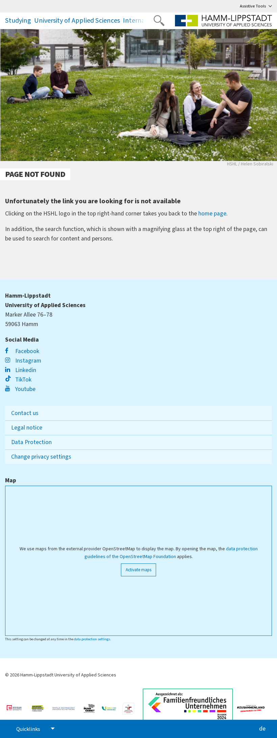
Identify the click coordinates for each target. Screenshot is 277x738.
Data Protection (31, 442)
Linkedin (25, 370)
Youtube (24, 389)
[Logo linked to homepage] (223, 20)
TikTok (22, 379)
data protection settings (92, 639)
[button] (138, 20)
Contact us (25, 413)
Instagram (27, 360)
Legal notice (26, 427)
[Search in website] (159, 20)
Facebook (26, 351)
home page (212, 213)
